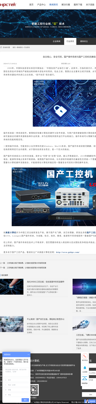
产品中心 (41, 5)
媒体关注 (84, 41)
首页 (31, 5)
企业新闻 (56, 41)
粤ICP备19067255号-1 (79, 402)
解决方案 (66, 5)
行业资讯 (70, 41)
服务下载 (78, 5)
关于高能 (90, 5)
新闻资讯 (53, 5)
